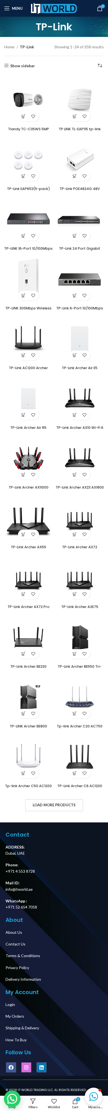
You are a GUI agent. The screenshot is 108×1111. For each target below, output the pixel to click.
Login (10, 1004)
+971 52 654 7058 (21, 907)
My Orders (15, 1016)
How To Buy (16, 1039)
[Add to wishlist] (33, 116)
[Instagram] (26, 1067)
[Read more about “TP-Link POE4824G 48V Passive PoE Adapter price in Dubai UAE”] (75, 176)
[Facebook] (11, 1067)
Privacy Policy (17, 967)
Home (9, 46)
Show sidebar (22, 65)
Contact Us (15, 944)
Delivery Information (23, 979)
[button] (93, 1096)
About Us (14, 932)
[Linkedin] (42, 1067)
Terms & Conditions (23, 955)
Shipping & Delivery (22, 1027)
